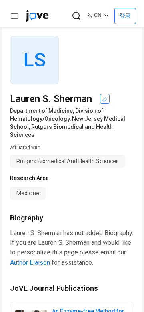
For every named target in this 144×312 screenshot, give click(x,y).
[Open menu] (14, 16)
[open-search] (76, 16)
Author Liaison (30, 262)
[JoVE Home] (37, 16)
